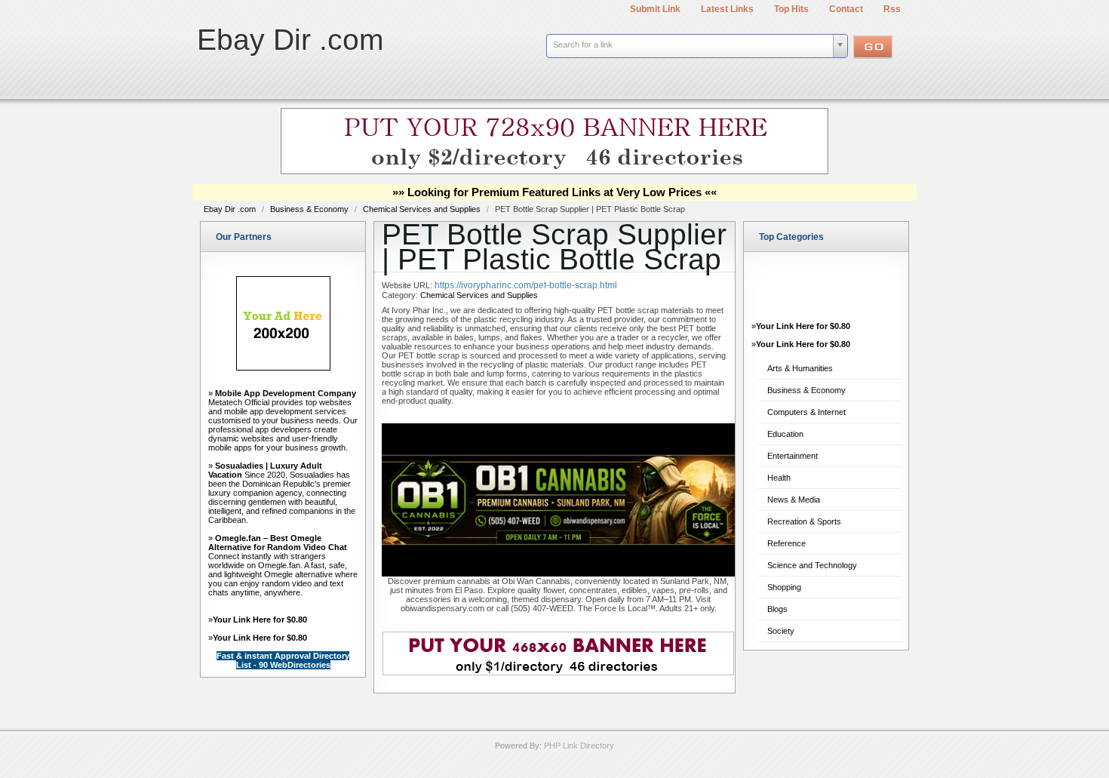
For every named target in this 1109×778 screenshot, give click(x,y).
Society (780, 630)
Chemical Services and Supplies (423, 209)
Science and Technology (812, 565)
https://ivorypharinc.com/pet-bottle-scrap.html (526, 285)
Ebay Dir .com (290, 39)
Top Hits (791, 9)
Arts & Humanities (800, 368)
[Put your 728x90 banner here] (554, 172)
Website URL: (408, 285)
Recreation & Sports (804, 521)
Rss (892, 9)
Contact (846, 9)
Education (785, 433)
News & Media (793, 499)
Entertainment (792, 455)
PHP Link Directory (579, 745)
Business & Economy (310, 209)
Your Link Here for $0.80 (260, 619)
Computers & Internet (806, 412)
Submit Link (655, 9)
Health (779, 477)
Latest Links (727, 9)
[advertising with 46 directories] (283, 367)
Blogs (777, 608)
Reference (786, 543)
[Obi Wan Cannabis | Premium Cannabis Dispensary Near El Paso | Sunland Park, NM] (558, 573)
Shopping (784, 587)
